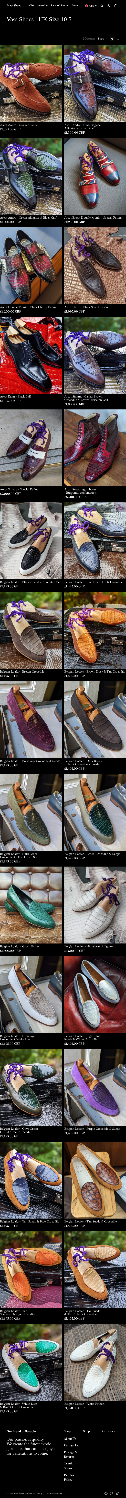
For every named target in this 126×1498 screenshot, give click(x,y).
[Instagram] (112, 1493)
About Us (70, 1439)
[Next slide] (57, 83)
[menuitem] (75, 5)
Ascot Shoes (19, 1493)
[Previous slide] (5, 83)
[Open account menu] (108, 5)
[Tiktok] (117, 1493)
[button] (102, 38)
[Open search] (101, 5)
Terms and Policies (53, 1493)
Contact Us (71, 1445)
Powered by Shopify (33, 1493)
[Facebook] (106, 1493)
